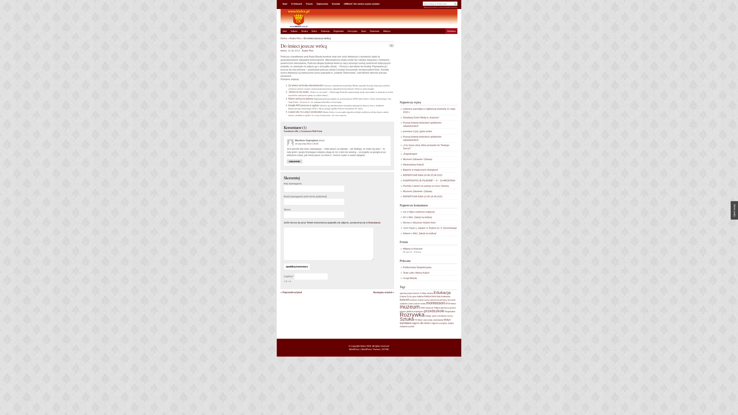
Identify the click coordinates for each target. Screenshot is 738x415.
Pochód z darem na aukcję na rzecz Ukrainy (426, 186)
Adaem (407, 233)
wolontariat (438, 320)
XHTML (385, 349)
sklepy (428, 316)
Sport (363, 31)
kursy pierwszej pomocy (435, 300)
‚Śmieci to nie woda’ (298, 92)
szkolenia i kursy (445, 316)
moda (423, 303)
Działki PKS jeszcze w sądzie (303, 105)
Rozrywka (352, 31)
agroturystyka (406, 293)
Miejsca (386, 31)
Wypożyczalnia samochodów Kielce (440, 7)
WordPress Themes (370, 349)
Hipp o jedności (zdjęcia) (422, 212)
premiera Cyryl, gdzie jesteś (417, 131)
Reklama (451, 31)
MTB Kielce (450, 303)
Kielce (314, 31)
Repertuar (374, 31)
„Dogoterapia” (410, 154)
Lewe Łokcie (414, 303)
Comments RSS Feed (311, 131)
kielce (284, 50)
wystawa (405, 323)
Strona (287, 209)
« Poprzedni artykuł (291, 292)
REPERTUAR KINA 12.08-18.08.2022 (422, 196)
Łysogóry (442, 323)
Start (285, 4)
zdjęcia (434, 323)
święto (451, 323)
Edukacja (325, 31)
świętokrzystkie (407, 326)
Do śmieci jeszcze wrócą (304, 45)
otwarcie (429, 308)
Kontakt (336, 4)
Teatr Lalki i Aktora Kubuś (416, 272)
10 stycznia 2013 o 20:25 (306, 144)
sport (434, 316)
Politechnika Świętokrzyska (417, 267)
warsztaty (428, 320)
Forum (309, 4)
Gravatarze (374, 222)
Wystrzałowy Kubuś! (413, 164)
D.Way (423, 293)
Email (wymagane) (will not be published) (305, 196)
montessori (435, 303)
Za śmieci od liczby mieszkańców (305, 85)
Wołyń (447, 319)
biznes (416, 293)
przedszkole (434, 311)
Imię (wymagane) (293, 183)
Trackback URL (291, 131)
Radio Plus (295, 38)
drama (430, 293)
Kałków (420, 296)
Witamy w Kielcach (413, 248)
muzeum (410, 307)
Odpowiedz (294, 161)
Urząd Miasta (410, 278)
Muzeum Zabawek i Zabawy (417, 159)
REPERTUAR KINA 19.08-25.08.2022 (422, 175)
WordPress (354, 349)
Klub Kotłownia (443, 296)
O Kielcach (296, 4)
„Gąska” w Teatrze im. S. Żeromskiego (437, 228)
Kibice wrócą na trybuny (300, 98)
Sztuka (304, 31)
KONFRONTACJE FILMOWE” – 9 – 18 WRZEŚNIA (429, 180)
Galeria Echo (406, 296)
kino (433, 296)
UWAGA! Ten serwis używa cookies (362, 4)
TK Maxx (418, 320)
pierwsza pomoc (448, 308)
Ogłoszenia (322, 4)
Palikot (437, 308)
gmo (414, 296)
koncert (404, 299)
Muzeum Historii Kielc (424, 222)
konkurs (413, 300)
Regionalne (338, 31)
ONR (422, 308)
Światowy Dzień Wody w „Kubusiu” (421, 117)
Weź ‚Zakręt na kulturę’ (420, 217)
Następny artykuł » (383, 292)
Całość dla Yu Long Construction (305, 112)
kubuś (421, 300)
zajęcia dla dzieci (421, 323)
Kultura (294, 31)
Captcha (288, 276)
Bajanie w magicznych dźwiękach (420, 169)
